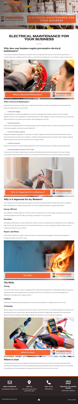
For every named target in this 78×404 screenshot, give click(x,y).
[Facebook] (39, 400)
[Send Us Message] (10, 382)
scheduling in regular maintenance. (62, 57)
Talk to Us (49, 386)
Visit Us (29, 386)
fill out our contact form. (51, 368)
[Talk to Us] (49, 382)
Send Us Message (9, 386)
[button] (73, 3)
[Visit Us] (29, 382)
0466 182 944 (38, 368)
